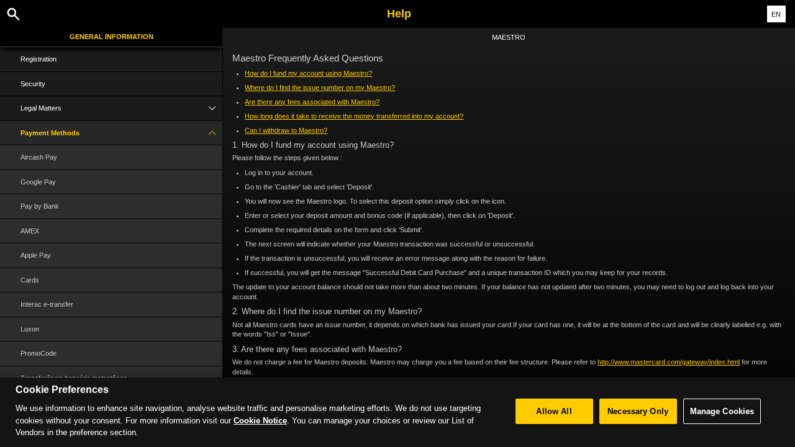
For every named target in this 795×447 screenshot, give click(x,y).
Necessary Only (637, 411)
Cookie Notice (260, 420)
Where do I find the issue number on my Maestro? (320, 87)
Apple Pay (35, 255)
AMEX (29, 231)
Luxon (29, 329)
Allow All (553, 411)
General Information (111, 36)
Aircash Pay (38, 157)
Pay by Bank (39, 206)
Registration (38, 59)
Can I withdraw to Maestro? (286, 130)
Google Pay (38, 182)
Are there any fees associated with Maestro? (312, 102)
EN (776, 14)
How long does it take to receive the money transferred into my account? (354, 116)
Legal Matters (40, 108)
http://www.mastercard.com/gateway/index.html (668, 362)
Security (32, 84)
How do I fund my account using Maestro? (308, 73)
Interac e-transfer (46, 304)
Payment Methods (50, 133)
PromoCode (38, 353)
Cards (29, 280)
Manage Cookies (722, 411)
